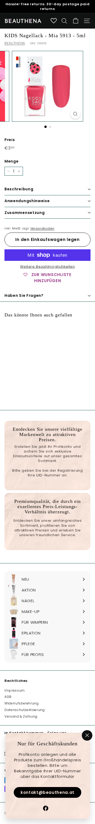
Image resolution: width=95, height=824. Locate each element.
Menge (11, 161)
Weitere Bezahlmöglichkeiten (47, 266)
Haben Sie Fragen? (24, 295)
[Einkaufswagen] (75, 21)
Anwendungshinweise (27, 200)
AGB (8, 696)
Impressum (14, 690)
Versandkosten (42, 228)
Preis (9, 139)
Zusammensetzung (24, 212)
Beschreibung (18, 189)
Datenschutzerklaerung (24, 710)
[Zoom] (75, 114)
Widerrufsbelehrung (21, 703)
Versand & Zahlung (20, 716)
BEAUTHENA (14, 43)
